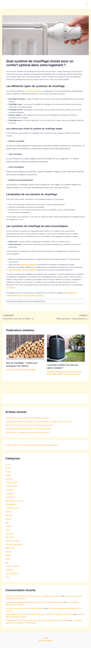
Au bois (8, 369)
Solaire (7, 555)
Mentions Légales (45, 641)
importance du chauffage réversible (30, 295)
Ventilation (9, 570)
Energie (78, 371)
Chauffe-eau (10, 497)
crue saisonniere (27, 445)
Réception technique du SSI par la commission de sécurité (27, 418)
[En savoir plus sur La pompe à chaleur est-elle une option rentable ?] (66, 348)
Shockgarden (39, 445)
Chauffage (15, 369)
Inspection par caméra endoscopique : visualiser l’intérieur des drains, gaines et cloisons (38, 422)
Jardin (7, 530)
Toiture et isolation (12, 566)
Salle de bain (10, 548)
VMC (7, 577)
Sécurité (8, 552)
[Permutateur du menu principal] (86, 4)
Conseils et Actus (69, 371)
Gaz (6, 523)
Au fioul (8, 468)
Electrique (9, 515)
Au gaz (8, 472)
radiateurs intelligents (28, 265)
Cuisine (8, 512)
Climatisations (10, 504)
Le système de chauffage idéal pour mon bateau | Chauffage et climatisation (34, 602)
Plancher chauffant (12, 541)
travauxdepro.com (51, 445)
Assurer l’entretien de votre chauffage (22, 270)
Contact (46, 638)
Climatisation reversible (14, 501)
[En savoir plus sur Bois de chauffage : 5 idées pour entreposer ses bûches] (25, 347)
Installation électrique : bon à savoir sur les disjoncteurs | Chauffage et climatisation (36, 620)
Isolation (8, 526)
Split (7, 563)
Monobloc (9, 534)
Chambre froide (11, 483)
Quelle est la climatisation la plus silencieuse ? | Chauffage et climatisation (32, 596)
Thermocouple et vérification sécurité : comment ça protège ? (28, 429)
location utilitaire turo (13, 445)
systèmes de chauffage (33, 91)
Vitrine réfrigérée (11, 574)
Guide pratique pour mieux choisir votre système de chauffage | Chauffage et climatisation (39, 614)
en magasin (10, 287)
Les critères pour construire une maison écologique (24, 608)
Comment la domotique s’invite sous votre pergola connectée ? (29, 425)
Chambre (8, 479)
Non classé (9, 537)
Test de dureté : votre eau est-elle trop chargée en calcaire (27, 432)
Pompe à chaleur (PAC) (54, 374)
